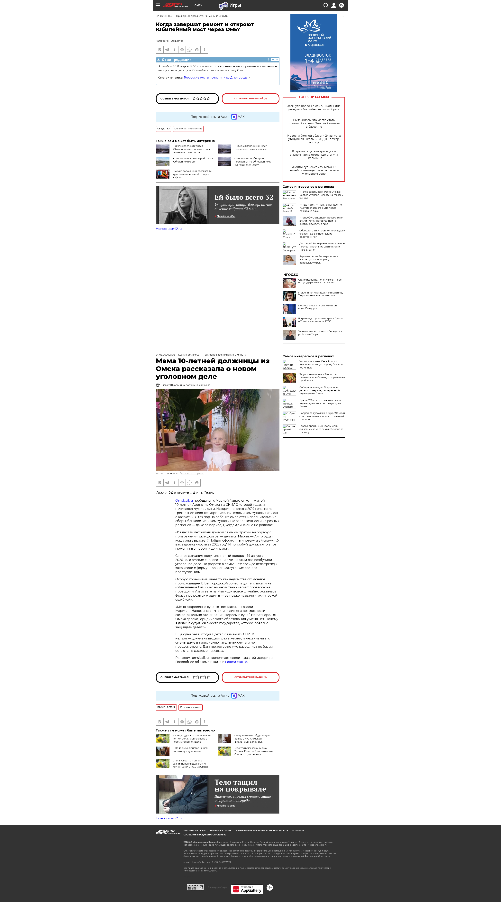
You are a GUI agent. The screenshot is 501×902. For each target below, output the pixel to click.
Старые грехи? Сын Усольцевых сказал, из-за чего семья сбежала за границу (321, 429)
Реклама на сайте (195, 830)
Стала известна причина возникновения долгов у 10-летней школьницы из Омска (190, 763)
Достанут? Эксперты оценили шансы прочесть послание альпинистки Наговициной (322, 246)
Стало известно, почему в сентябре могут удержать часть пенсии (320, 281)
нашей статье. (236, 662)
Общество (177, 40)
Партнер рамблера (217, 887)
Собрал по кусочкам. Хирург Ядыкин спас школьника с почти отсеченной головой (322, 416)
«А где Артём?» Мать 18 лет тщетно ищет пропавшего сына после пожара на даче (320, 207)
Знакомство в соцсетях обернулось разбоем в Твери (320, 333)
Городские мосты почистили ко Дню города (216, 77)
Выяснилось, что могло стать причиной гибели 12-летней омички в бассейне (314, 123)
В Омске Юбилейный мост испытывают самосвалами (250, 147)
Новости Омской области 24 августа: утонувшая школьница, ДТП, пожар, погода (314, 139)
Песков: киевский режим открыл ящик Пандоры (318, 307)
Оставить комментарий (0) (250, 98)
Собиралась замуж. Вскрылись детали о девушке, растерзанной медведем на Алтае (319, 390)
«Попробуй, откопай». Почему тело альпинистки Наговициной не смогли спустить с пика (321, 220)
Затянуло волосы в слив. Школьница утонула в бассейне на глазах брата (314, 107)
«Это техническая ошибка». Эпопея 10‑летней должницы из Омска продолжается (253, 751)
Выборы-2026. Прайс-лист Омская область (262, 830)
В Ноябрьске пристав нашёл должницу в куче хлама (190, 750)
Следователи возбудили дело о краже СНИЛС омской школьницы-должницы (253, 738)
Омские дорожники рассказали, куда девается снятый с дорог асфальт (192, 174)
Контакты (298, 830)
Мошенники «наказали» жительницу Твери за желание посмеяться (320, 294)
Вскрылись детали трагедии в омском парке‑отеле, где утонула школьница (314, 155)
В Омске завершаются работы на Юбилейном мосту (193, 160)
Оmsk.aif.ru (184, 500)
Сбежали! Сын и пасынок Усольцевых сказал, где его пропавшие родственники (322, 233)
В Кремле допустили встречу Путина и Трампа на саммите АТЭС (320, 320)
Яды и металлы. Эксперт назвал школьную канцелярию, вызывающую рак (318, 259)
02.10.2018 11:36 (164, 15)
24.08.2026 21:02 (165, 354)
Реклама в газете (221, 830)
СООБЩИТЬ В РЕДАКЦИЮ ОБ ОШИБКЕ (205, 834)
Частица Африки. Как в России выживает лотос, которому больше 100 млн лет (320, 364)
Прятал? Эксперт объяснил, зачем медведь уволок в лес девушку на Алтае (320, 403)
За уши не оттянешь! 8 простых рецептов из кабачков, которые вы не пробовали (322, 377)
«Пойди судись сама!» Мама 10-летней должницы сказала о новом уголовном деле (313, 170)
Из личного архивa (192, 473)
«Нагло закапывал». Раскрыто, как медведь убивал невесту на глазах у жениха (321, 195)
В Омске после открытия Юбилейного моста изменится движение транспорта (191, 149)
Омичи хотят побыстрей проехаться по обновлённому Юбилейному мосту (252, 161)
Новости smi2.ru (169, 229)
